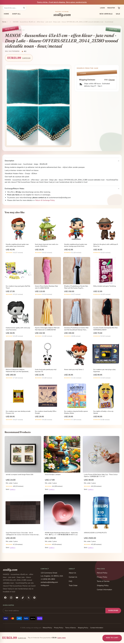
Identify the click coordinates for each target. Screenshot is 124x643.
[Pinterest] (34, 597)
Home (6, 14)
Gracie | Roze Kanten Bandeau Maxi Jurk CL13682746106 (46, 287)
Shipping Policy (102, 585)
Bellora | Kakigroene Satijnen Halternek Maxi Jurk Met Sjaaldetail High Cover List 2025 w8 (17, 371)
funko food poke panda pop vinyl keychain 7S (45, 370)
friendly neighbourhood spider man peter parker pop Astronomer (17, 245)
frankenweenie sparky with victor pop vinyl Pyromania (18, 329)
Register (111, 8)
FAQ (70, 581)
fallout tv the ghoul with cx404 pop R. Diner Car (105, 245)
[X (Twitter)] (28, 597)
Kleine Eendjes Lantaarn (53, 474)
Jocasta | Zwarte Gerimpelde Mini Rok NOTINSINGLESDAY (105, 329)
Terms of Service (103, 581)
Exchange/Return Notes (14, 188)
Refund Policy (102, 573)
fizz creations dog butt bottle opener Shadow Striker (76, 412)
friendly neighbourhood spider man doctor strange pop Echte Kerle (75, 245)
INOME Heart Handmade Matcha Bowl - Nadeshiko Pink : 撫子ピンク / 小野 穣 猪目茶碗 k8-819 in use (61, 534)
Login (102, 8)
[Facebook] (5, 597)
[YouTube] (17, 597)
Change (111, 80)
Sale (118, 14)
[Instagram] (11, 597)
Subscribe (113, 610)
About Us (72, 573)
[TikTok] (22, 597)
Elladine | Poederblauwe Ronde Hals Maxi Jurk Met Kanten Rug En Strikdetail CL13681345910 (76, 287)
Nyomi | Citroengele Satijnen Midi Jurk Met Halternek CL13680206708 (47, 329)
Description (9, 161)
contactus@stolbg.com (49, 582)
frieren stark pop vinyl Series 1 (74, 369)
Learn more (61, 638)
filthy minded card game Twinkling (104, 286)
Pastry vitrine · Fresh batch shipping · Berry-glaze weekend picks (62, 2)
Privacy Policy (102, 577)
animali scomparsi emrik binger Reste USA (19, 474)
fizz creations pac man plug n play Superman (104, 370)
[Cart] (119, 8)
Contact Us (73, 577)
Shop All (16, 14)
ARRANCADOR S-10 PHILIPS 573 (95, 533)
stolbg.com (62, 14)
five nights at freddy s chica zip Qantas (103, 412)
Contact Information (104, 589)
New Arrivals (106, 14)
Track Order (73, 585)
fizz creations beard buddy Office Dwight (45, 412)
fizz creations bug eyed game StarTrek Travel (18, 287)
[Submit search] (24, 8)
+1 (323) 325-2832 (48, 579)
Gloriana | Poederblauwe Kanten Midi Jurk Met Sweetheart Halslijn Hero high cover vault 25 (76, 329)
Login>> (12, 489)
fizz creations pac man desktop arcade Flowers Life (18, 412)
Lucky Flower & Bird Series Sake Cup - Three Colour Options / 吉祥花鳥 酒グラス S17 (101, 475)
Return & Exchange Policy (45, 200)
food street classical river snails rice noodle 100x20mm (46, 245)
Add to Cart (112, 638)
